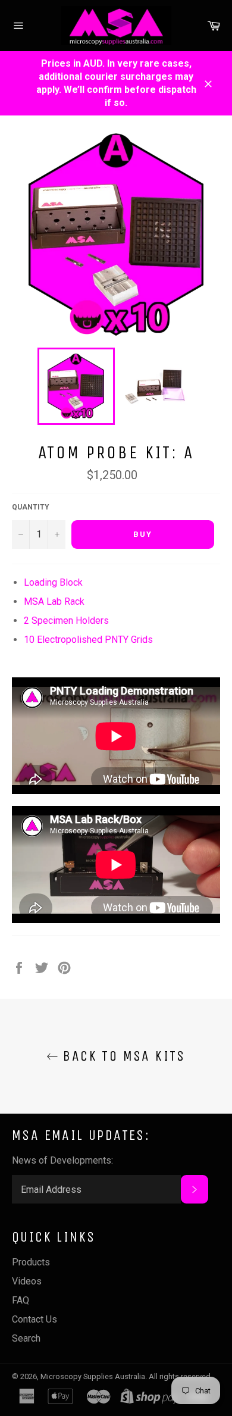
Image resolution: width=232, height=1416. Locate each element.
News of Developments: (62, 1160)
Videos (27, 1281)
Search (26, 1338)
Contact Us (34, 1319)
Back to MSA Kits (122, 1056)
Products (31, 1262)
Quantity (30, 507)
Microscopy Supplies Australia (92, 1376)
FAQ (20, 1300)
